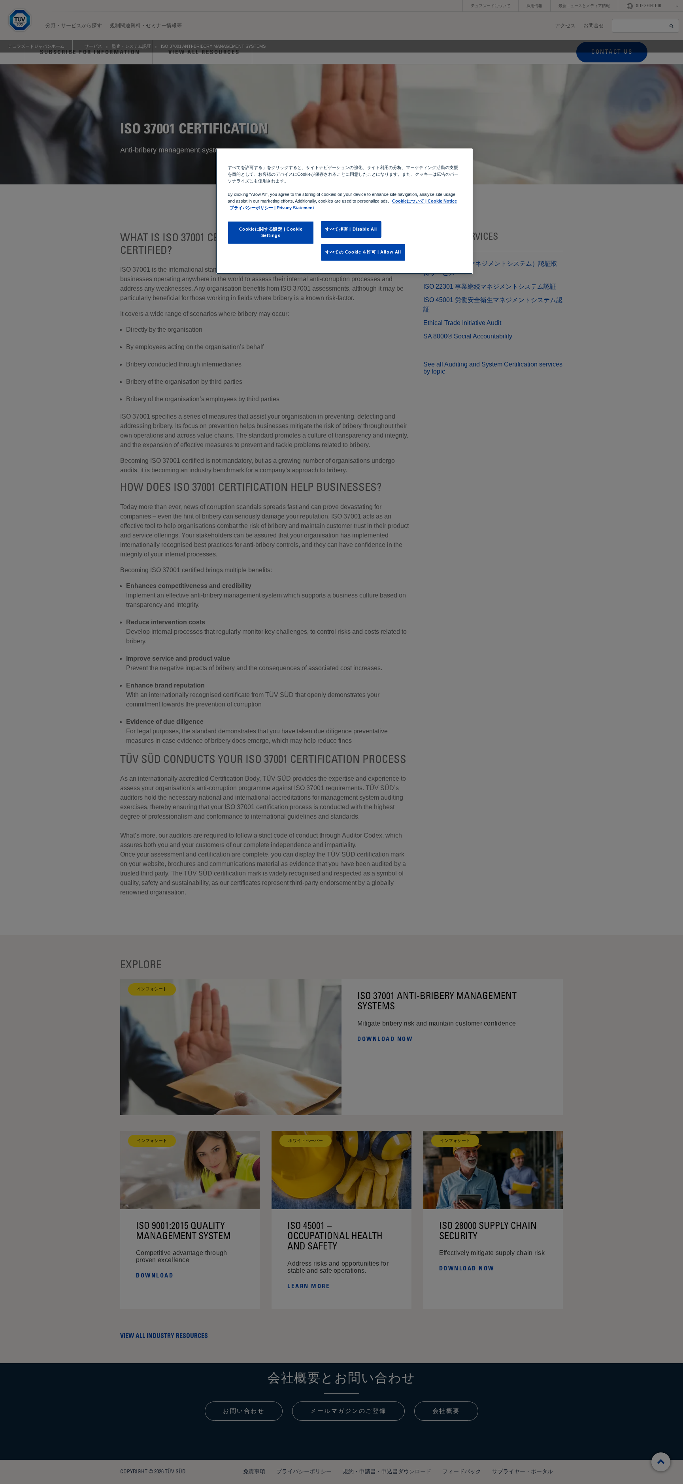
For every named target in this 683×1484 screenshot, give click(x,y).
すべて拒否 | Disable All (351, 229)
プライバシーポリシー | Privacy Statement (272, 207)
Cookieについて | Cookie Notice (424, 201)
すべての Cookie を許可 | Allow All (363, 252)
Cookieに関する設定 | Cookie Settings (271, 232)
